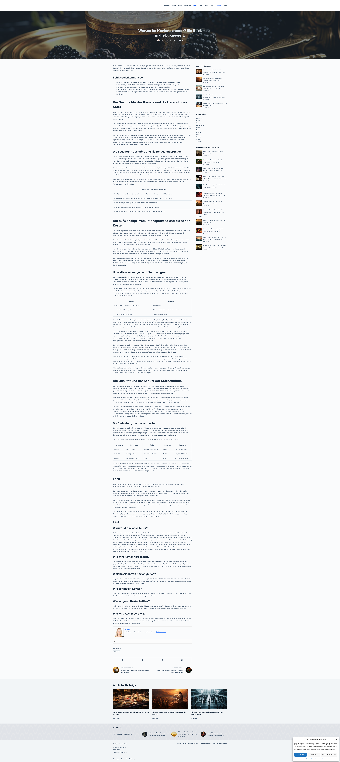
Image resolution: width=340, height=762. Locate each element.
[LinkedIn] (182, 660)
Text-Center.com (161, 632)
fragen (116, 652)
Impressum (217, 746)
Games (180, 5)
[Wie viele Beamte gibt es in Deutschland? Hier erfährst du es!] (209, 699)
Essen (174, 5)
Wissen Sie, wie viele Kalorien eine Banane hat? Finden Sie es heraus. (188, 734)
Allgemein (167, 5)
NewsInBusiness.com (120, 752)
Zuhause (199, 141)
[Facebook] (123, 660)
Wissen (225, 5)
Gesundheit (187, 5)
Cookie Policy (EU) (205, 743)
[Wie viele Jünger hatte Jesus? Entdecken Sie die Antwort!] (170, 699)
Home (179, 743)
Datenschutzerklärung (319, 758)
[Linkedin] (114, 641)
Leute (194, 5)
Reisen (206, 5)
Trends (218, 5)
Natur (200, 5)
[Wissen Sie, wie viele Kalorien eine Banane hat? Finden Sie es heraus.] (174, 734)
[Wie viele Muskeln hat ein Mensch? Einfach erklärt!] (203, 734)
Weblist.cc (116, 750)
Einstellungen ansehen (329, 754)
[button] (336, 739)
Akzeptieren (300, 754)
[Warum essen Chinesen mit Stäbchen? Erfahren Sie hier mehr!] (131, 699)
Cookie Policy (309, 758)
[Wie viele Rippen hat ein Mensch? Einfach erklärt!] (144, 734)
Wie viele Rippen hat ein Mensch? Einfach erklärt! (157, 734)
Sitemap (224, 746)
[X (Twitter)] (142, 660)
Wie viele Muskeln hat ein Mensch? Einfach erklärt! (216, 734)
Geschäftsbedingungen (220, 743)
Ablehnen (314, 754)
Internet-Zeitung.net (119, 747)
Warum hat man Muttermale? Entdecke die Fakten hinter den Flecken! (213, 212)
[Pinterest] (162, 660)
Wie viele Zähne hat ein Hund (122, 734)
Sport (212, 5)
